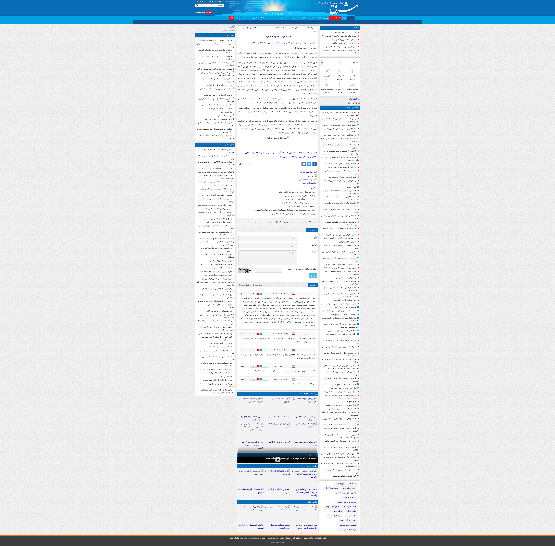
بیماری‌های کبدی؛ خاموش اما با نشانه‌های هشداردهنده (218, 80)
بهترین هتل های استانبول (346, 492)
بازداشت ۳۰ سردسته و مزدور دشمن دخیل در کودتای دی (341, 152)
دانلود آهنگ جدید (349, 488)
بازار (232, 17)
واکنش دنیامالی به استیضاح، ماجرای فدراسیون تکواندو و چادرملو (306, 492)
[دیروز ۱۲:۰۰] (250, 514)
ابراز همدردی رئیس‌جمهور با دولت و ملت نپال (340, 264)
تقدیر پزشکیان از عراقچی (347, 241)
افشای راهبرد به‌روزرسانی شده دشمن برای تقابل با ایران (340, 229)
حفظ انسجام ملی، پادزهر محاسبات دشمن (341, 405)
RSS (224, 2)
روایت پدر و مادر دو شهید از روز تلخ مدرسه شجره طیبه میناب (290, 458)
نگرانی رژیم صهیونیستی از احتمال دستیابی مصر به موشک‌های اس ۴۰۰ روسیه (215, 130)
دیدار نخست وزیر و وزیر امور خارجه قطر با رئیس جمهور (306, 527)
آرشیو (217, 2)
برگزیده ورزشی (311, 466)
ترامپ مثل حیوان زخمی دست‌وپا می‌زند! (218, 119)
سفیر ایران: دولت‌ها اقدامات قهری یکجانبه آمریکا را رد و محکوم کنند (340, 465)
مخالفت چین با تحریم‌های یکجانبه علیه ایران (216, 268)
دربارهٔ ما (198, 2)
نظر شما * (312, 251)
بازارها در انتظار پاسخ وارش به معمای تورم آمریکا (215, 301)
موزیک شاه (340, 483)
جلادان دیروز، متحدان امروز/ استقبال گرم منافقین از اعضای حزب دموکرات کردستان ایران (283, 210)
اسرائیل (278, 222)
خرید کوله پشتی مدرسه (347, 529)
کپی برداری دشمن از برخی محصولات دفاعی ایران (214, 40)
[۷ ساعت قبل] (277, 431)
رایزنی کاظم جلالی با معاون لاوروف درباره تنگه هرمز (341, 246)
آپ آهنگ (352, 483)
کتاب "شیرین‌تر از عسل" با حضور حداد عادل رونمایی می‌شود (217, 338)
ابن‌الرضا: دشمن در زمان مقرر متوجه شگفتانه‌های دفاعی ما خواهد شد (340, 120)
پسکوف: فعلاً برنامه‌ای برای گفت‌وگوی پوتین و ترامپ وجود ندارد (217, 328)
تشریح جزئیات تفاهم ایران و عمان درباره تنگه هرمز (341, 471)
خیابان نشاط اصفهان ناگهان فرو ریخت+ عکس (251, 418)
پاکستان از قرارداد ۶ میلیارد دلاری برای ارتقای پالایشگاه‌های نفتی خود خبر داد (217, 391)
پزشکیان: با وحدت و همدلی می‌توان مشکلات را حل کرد (341, 373)
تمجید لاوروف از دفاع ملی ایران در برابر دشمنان (215, 182)
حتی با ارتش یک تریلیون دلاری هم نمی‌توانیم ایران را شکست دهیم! (217, 74)
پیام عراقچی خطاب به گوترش (345, 277)
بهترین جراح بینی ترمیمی (346, 502)
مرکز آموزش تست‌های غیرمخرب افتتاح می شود (339, 391)
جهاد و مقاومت (290, 17)
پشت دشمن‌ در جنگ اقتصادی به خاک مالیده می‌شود (342, 273)
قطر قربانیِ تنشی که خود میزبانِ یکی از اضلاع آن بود (215, 124)
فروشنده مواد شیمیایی (347, 525)
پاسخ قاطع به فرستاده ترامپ (346, 401)
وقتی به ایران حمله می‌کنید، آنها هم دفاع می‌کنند (214, 69)
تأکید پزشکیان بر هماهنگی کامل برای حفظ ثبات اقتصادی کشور (341, 430)
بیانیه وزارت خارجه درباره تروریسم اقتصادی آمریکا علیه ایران (340, 146)
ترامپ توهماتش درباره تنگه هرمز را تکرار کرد (216, 369)
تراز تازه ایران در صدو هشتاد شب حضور (342, 167)
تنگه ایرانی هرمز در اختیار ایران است (343, 388)
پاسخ (243, 293)
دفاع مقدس (303, 222)
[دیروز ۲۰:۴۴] (250, 431)
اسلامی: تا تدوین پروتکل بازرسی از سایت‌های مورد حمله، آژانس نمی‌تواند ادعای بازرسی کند (341, 367)
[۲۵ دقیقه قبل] (304, 405)
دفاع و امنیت (301, 17)
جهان (344, 17)
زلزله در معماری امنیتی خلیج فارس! (343, 384)
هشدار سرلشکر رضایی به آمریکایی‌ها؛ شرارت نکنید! (341, 211)
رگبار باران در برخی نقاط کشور (278, 442)
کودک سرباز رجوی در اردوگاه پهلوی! (343, 314)
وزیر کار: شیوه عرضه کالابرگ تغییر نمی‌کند (306, 418)
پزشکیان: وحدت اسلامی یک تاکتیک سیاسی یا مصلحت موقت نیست (341, 295)
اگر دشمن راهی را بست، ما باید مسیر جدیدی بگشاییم (341, 449)
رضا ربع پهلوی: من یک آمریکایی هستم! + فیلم (298, 202)
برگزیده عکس (312, 502)
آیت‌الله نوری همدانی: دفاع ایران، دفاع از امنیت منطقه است (340, 282)
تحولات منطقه (335, 17)
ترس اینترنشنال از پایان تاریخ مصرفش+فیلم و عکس (296, 192)
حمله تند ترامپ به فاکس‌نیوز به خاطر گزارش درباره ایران (217, 58)
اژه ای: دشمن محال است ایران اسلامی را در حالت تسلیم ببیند (340, 413)
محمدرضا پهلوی (289, 222)
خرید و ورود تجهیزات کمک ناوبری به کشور (217, 208)
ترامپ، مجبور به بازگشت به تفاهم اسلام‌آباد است (338, 424)
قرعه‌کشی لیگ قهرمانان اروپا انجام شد (279, 491)
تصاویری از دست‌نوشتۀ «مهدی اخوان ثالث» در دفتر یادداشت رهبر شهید (341, 325)
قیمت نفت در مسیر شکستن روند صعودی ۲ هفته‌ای (217, 358)
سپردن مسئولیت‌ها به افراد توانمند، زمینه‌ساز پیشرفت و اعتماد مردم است (341, 396)
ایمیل (314, 244)
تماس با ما (208, 2)
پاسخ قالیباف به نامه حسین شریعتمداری (342, 408)
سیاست (350, 17)
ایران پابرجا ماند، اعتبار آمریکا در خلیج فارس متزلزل (217, 151)
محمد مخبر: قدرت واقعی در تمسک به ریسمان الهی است (341, 259)
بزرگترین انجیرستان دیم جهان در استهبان (251, 527)
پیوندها (238, 17)
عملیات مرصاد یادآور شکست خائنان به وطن (299, 199)
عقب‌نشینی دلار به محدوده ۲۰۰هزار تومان (341, 46)
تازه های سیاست (352, 107)
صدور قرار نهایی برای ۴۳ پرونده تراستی (342, 177)
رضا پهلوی (268, 222)
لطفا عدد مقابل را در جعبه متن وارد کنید (302, 269)
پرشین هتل (351, 511)
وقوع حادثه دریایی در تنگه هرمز (345, 300)
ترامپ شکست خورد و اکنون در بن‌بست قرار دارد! (339, 311)
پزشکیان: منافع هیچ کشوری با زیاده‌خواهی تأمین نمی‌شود (340, 253)
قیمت (356, 27)
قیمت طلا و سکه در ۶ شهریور (279, 417)
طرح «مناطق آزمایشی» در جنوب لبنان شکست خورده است (216, 190)
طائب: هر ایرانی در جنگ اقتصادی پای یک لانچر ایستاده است (341, 289)
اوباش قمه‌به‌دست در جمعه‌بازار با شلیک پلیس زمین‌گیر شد (216, 64)
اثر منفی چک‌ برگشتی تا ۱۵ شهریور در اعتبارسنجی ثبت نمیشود (215, 214)
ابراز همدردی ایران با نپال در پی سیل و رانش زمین (341, 172)
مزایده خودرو (351, 515)
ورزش (325, 17)
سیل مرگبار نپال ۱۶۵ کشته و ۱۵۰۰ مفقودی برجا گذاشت (216, 163)
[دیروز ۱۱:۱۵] (250, 478)
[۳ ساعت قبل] (304, 431)
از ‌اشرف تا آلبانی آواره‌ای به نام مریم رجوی (300, 195)
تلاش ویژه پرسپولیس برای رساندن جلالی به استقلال (217, 256)
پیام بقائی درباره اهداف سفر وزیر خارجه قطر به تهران (341, 342)
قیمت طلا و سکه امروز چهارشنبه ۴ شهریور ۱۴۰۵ (339, 36)
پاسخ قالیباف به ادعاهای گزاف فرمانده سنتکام (340, 163)
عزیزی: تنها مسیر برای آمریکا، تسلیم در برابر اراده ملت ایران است (340, 159)
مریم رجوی (257, 222)
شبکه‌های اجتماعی (315, 17)
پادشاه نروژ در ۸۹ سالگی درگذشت (219, 373)
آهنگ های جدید (350, 506)
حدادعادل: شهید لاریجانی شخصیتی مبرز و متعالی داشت (340, 217)
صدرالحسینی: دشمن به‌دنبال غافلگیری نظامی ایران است (341, 130)
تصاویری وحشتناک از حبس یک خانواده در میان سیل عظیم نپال (216, 100)
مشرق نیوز (338, 7)
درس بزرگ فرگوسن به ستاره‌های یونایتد (218, 95)
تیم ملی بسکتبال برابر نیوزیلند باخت (219, 311)
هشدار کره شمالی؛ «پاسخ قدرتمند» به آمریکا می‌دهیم (216, 200)
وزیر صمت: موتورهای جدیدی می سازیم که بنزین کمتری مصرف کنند (340, 114)
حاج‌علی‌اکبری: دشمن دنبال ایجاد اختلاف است (339, 135)
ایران (248, 222)
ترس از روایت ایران (349, 187)
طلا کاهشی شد (226, 112)
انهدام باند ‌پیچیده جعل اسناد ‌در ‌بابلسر (305, 443)
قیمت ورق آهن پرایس (347, 520)
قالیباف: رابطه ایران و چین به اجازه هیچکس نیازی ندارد (340, 348)
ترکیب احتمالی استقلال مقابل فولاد (219, 222)
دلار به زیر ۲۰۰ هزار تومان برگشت (344, 43)
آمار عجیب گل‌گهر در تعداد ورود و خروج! (250, 491)
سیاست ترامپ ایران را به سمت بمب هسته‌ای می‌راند (216, 90)
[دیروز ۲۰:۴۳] (277, 478)
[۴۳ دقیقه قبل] (277, 405)
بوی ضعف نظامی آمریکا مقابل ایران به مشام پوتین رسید (215, 45)
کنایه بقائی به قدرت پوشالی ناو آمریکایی (342, 330)
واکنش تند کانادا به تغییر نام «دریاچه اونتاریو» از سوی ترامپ (216, 322)
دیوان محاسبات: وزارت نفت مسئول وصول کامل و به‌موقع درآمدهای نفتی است (340, 436)
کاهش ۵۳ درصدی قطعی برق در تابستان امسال (215, 264)
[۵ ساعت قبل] (277, 459)
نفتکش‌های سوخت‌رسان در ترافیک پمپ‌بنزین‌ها (215, 172)
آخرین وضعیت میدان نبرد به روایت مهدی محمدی (338, 303)
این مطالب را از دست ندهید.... (305, 393)
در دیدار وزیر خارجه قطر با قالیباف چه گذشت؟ (339, 238)
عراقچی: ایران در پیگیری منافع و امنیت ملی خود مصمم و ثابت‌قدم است (341, 198)
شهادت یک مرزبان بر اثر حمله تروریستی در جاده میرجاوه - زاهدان (252, 445)
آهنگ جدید (338, 511)
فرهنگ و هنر (278, 17)
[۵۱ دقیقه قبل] (250, 405)
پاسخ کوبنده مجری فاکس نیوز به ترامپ (218, 218)
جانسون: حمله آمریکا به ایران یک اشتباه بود (216, 105)
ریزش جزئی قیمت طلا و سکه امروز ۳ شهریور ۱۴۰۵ (341, 52)
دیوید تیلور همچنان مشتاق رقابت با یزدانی (217, 278)
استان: (355, 62)
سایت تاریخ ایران (331, 488)
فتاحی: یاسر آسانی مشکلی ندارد (220, 108)
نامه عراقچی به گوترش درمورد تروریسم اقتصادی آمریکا (340, 360)
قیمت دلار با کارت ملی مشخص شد (343, 32)
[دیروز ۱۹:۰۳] (304, 514)
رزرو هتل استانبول (349, 497)
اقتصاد (262, 17)
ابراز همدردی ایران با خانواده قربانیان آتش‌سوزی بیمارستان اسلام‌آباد (340, 354)
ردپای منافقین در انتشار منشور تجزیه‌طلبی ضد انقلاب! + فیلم (293, 213)
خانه (357, 17)
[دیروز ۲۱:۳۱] (304, 478)
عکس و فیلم (254, 17)
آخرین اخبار (229, 144)
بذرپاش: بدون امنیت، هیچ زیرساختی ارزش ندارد (339, 125)
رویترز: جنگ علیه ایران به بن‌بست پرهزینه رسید (215, 205)
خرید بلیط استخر (335, 515)
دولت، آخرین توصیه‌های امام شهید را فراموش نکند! (341, 442)
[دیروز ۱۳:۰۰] (277, 514)
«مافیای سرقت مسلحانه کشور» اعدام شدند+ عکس (341, 458)
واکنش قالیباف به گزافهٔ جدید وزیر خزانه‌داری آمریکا (341, 204)
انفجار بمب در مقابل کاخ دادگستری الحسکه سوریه (217, 306)
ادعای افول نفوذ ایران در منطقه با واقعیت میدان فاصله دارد (340, 319)
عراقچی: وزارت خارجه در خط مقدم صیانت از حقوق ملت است (342, 223)
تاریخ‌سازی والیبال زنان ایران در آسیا (219, 85)
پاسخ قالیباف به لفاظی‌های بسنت (344, 476)
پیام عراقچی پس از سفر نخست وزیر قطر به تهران (342, 182)
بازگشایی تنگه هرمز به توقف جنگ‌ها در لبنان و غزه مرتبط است (341, 192)
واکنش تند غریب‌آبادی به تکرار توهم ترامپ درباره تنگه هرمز (340, 140)
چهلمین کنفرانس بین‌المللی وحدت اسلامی (280, 527)
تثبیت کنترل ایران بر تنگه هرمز (345, 307)
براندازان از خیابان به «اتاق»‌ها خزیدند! (301, 206)
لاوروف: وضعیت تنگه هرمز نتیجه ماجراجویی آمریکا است (217, 364)
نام (315, 237)
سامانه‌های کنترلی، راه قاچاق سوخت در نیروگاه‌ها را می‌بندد (215, 157)
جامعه (269, 17)
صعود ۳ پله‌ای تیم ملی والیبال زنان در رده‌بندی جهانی (216, 227)
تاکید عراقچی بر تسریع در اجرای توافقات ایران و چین (340, 420)
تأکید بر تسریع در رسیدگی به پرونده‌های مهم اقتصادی (341, 379)
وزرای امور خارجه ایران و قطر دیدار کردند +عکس (339, 267)
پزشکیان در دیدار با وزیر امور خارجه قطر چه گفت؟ (338, 234)
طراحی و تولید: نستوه (277, 542)
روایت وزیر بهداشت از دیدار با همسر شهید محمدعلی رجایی (342, 335)
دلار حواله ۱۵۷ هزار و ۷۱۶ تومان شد (343, 39)
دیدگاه (245, 17)
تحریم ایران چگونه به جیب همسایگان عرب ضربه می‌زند (215, 137)
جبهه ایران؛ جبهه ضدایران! (278, 36)
